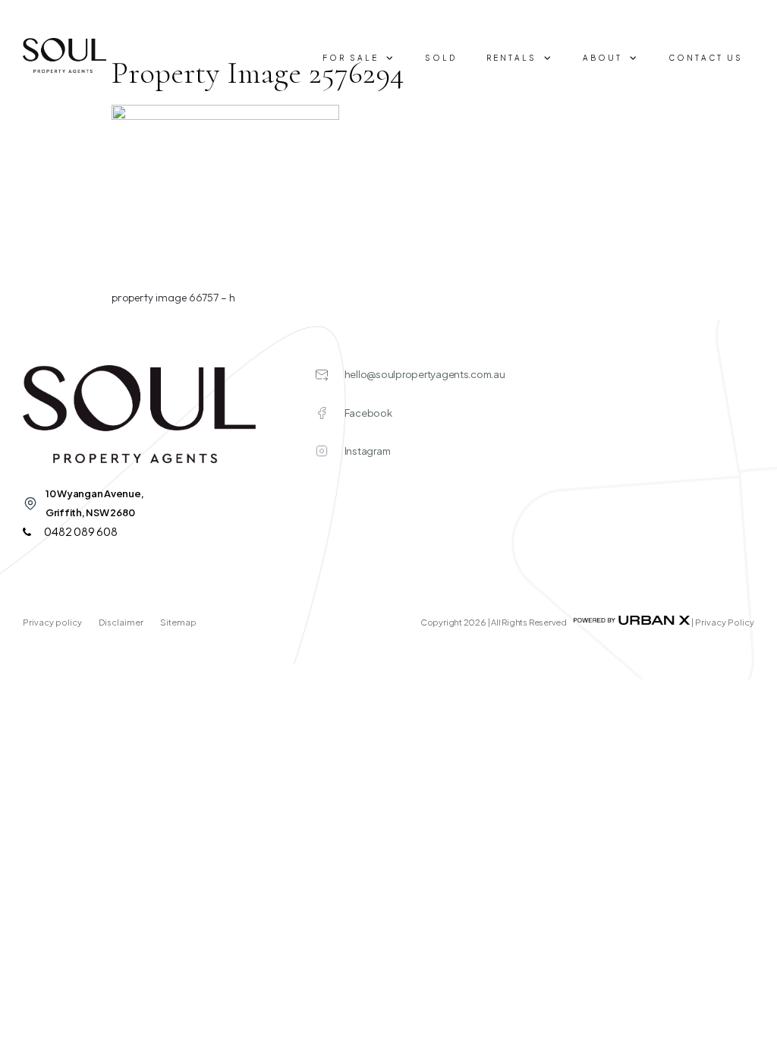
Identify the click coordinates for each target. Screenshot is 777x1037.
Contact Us (705, 57)
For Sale (350, 57)
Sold (441, 57)
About (602, 57)
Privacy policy (53, 622)
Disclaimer (122, 622)
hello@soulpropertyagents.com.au (424, 374)
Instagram (367, 451)
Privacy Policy (724, 622)
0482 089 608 (80, 531)
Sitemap (178, 622)
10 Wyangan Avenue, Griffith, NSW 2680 (94, 502)
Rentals (511, 57)
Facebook (368, 413)
